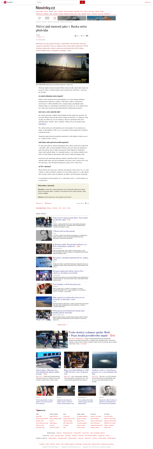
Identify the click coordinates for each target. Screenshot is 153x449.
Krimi (81, 11)
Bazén (52, 435)
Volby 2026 (39, 416)
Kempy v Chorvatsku (96, 416)
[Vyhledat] (82, 2)
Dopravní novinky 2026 (110, 420)
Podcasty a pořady (68, 13)
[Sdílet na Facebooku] (86, 203)
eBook (77, 36)
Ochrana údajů (87, 444)
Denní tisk (100, 13)
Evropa (54, 233)
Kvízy (79, 13)
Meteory (49, 208)
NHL (64, 427)
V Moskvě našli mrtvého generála (64, 231)
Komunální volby (40, 427)
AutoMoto (46, 13)
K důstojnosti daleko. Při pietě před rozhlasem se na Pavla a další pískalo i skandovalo (70, 245)
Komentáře (77, 11)
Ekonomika (91, 11)
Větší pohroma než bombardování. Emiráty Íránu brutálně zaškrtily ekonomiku (69, 312)
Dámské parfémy (72, 438)
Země (64, 208)
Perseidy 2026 (77, 433)
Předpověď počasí (67, 433)
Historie (61, 13)
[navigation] (2, 2)
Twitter (47, 444)
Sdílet (83, 36)
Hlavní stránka (39, 11)
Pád (60, 208)
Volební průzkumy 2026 (42, 418)
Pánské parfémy (111, 438)
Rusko (68, 208)
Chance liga (66, 416)
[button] (62, 68)
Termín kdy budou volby (42, 423)
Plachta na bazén (59, 435)
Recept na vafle (81, 425)
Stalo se (46, 11)
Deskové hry (88, 438)
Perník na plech (81, 427)
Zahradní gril (101, 435)
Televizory (94, 438)
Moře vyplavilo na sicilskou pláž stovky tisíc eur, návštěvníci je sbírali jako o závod (69, 298)
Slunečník (74, 435)
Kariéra (58, 444)
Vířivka (107, 435)
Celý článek (84, 344)
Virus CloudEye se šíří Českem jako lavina (66, 284)
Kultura (86, 11)
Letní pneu (81, 438)
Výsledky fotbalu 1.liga (69, 418)
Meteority (55, 208)
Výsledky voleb (40, 420)
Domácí (51, 11)
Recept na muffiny (81, 418)
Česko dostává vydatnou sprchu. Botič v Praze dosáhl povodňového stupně (70, 219)
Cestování (55, 13)
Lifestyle (97, 11)
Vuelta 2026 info (54, 416)
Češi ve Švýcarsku (95, 423)
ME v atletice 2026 (68, 423)
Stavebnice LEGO (62, 438)
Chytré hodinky (102, 438)
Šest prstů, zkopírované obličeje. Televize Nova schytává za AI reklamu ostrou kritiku (68, 272)
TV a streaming (56, 275)
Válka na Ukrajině (68, 11)
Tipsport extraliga (67, 420)
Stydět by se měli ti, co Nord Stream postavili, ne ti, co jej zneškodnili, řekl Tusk (104, 372)
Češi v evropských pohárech (97, 433)
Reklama (52, 444)
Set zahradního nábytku (91, 435)
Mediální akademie (69, 444)
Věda (50, 13)
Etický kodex (79, 444)
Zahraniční (60, 11)
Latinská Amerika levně (96, 425)
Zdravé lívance (80, 420)
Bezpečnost (55, 286)
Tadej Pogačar (53, 423)
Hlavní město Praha (57, 248)
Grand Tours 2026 (54, 427)
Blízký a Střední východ (58, 314)
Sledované (106, 13)
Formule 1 (66, 425)
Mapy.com (59, 433)
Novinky (38, 35)
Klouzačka (81, 435)
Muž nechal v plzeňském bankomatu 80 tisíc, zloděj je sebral (70, 259)
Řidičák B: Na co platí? (110, 423)
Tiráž (62, 444)
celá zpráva (42, 124)
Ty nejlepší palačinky (82, 416)
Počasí (88, 13)
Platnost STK (107, 427)
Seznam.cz (148, 2)
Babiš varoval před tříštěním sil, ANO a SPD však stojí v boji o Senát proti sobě (76, 372)
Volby (55, 11)
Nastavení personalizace (107, 444)
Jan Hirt (52, 420)
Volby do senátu (40, 425)
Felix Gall (52, 425)
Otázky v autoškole (109, 425)
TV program (94, 13)
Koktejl (102, 11)
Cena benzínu (85, 433)
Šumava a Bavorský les (96, 420)
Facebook (41, 444)
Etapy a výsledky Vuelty (55, 418)
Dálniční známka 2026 (110, 418)
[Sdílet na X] (88, 203)
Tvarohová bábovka (82, 423)
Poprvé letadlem (95, 418)
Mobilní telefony (53, 438)
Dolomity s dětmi (95, 427)
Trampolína (68, 435)
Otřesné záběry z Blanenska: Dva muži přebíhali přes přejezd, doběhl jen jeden (47, 372)
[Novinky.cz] (45, 8)
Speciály (84, 13)
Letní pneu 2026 (108, 416)
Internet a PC (39, 13)
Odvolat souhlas (96, 444)
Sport (75, 13)
